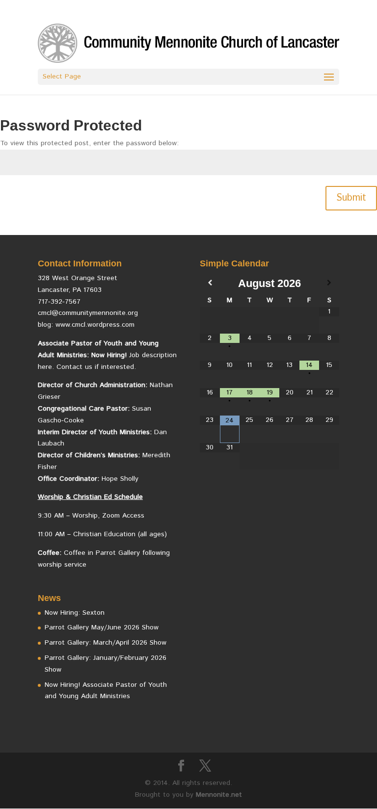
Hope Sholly (120, 479)
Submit (351, 198)
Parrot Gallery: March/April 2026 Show (105, 643)
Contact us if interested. (96, 367)
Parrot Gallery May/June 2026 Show (102, 627)
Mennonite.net (219, 795)
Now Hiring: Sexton (75, 613)
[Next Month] (329, 283)
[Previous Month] (210, 283)
